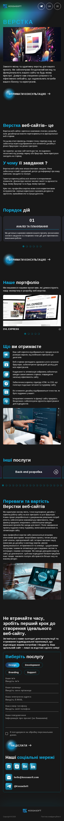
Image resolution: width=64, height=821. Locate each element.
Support (31, 672)
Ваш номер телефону (16, 706)
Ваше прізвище (13, 687)
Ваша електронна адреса (18, 697)
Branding (14, 672)
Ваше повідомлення (15, 715)
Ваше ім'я (10, 678)
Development (32, 665)
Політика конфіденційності (51, 817)
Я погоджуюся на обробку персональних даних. (31, 733)
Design (12, 665)
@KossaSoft (21, 786)
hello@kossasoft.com (26, 777)
